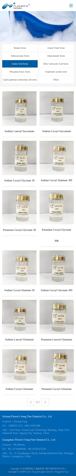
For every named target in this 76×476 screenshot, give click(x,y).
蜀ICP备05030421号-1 (55, 468)
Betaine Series (20, 48)
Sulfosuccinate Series (20, 56)
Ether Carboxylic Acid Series (56, 64)
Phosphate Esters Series (20, 71)
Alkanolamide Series (56, 56)
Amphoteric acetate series (56, 71)
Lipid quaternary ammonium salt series (20, 79)
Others (56, 79)
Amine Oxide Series (56, 48)
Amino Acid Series (20, 64)
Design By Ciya (61, 471)
